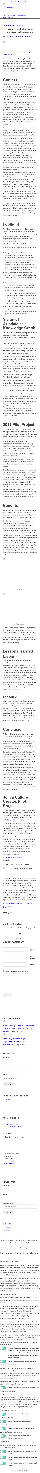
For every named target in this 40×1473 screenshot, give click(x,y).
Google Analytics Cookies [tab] (8, 1365)
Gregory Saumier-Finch (13, 36)
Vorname (6, 1057)
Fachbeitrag (19, 25)
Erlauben (4, 1248)
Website (29, 903)
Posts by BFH (7, 1099)
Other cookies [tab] (4, 1442)
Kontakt (6, 1230)
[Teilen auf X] (3, 919)
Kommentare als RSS (13, 1127)
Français (27, 2)
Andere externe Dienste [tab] (7, 1391)
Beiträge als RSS (12, 1124)
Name (32, 950)
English (20, 2)
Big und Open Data (9, 25)
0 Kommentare (26, 36)
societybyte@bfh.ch (10, 1163)
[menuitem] (13, 1)
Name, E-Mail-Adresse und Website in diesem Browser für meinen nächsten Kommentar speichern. (17, 973)
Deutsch (13, 2)
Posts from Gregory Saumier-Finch (14, 903)
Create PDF (7, 907)
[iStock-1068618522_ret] (17, 46)
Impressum (7, 1227)
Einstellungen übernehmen (20, 1470)
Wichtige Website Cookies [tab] (8, 1294)
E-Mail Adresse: (8, 1075)
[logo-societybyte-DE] (16, 7)
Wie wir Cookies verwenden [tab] (9, 1262)
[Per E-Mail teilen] (6, 919)
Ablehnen (14, 1248)
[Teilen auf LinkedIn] (5, 919)
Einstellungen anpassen (27, 1248)
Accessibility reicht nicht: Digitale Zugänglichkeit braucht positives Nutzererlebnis (15, 1041)
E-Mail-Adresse (32, 958)
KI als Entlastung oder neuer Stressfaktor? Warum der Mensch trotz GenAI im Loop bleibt (18, 1028)
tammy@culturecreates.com (17, 820)
